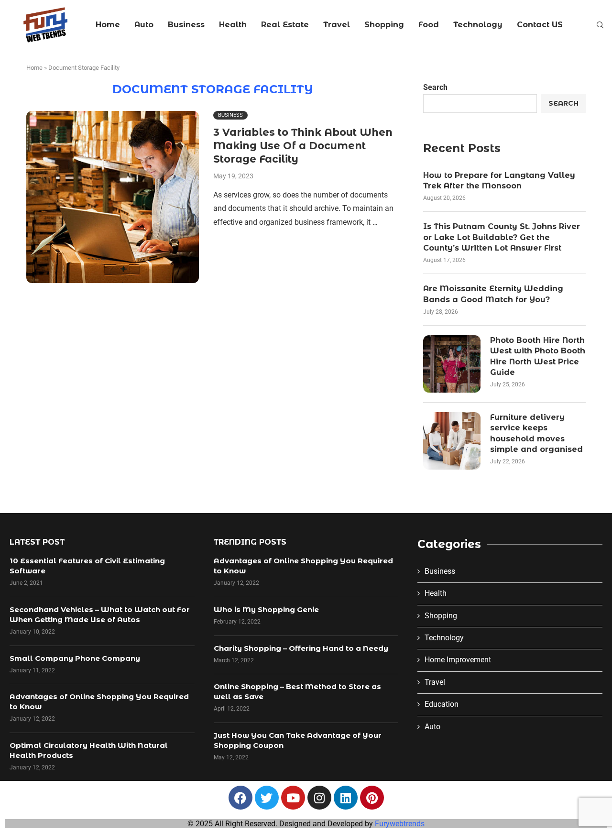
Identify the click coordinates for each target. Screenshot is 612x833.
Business (186, 24)
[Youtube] (293, 798)
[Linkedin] (346, 798)
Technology (478, 24)
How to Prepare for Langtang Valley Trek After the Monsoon (499, 180)
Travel (336, 24)
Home (108, 24)
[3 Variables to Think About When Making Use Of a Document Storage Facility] (112, 197)
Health (233, 24)
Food (428, 24)
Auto (143, 24)
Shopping (384, 24)
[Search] (600, 25)
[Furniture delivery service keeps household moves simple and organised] (452, 441)
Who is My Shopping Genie (266, 609)
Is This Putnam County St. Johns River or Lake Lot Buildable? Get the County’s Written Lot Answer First (501, 237)
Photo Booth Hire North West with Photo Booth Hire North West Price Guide (537, 356)
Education (442, 704)
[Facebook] (240, 798)
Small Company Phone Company (75, 658)
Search (435, 87)
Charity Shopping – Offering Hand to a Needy (301, 648)
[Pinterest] (372, 798)
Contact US (540, 24)
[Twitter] (267, 798)
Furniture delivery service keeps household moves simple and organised (536, 433)
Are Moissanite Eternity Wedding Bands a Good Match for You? (493, 294)
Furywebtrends (400, 823)
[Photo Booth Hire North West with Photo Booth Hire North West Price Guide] (452, 364)
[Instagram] (319, 798)
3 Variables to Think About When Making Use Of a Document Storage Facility (303, 145)
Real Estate (285, 24)
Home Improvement (458, 659)
